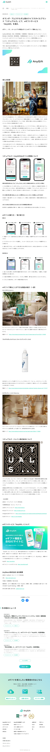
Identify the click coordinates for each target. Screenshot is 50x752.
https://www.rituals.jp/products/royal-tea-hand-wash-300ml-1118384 (24, 431)
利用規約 (4, 738)
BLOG (33, 727)
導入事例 (26, 14)
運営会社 (4, 731)
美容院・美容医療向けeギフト (20, 731)
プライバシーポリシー (6, 743)
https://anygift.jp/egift (23, 564)
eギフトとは (5, 727)
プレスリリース (19, 14)
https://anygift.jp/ (11, 561)
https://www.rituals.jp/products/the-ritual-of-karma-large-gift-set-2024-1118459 (27, 334)
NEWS (7, 8)
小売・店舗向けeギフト (18, 727)
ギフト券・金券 (17, 729)
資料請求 (41, 724)
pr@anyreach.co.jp (20, 588)
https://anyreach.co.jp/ (11, 578)
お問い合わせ (42, 727)
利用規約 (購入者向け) (6, 740)
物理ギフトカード (17, 724)
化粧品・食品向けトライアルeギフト (21, 733)
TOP (3, 8)
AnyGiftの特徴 (6, 724)
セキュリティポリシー (6, 745)
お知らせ (12, 14)
